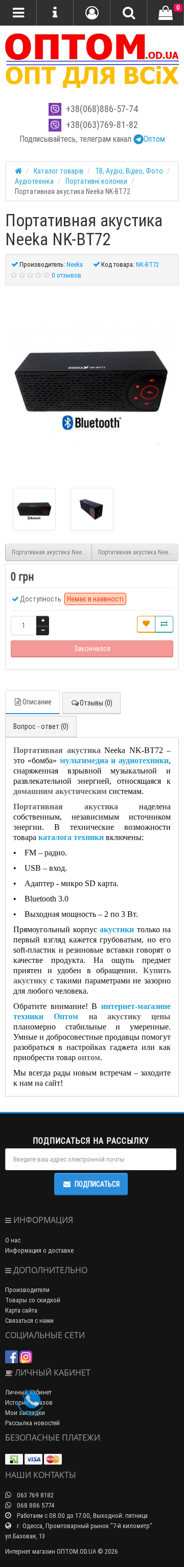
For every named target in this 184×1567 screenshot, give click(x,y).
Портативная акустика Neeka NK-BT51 (138, 552)
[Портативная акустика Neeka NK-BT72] (92, 383)
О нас (12, 1240)
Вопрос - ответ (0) (40, 726)
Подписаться (97, 1184)
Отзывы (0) (96, 702)
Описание (37, 701)
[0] (165, 13)
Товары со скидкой (32, 1300)
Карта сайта (21, 1310)
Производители (27, 1289)
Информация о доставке (39, 1250)
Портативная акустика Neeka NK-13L (52, 552)
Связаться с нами (29, 1320)
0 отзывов (66, 275)
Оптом (154, 139)
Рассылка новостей (32, 1423)
